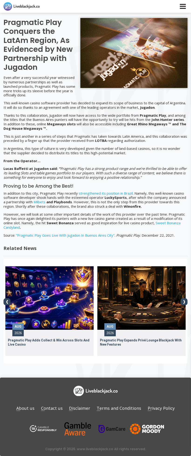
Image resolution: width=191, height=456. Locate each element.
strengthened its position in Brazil (106, 193)
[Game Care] (112, 429)
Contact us (52, 408)
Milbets (39, 202)
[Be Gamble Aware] (77, 429)
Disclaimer (79, 408)
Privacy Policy (161, 408)
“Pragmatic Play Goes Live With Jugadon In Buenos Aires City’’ (65, 235)
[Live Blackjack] (43, 429)
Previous (6, 301)
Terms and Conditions (119, 408)
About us (25, 408)
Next (184, 301)
